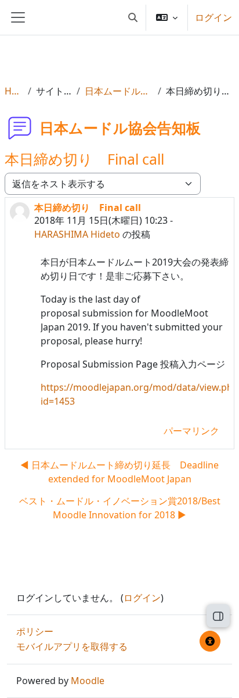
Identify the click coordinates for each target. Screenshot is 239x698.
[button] (132, 17)
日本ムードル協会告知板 (119, 91)
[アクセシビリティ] (210, 641)
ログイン (213, 17)
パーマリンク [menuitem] (191, 430)
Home (14, 91)
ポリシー (34, 631)
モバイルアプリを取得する (72, 646)
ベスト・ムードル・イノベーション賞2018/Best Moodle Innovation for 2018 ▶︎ (119, 508)
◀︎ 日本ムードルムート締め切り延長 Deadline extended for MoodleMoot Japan (119, 472)
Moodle (87, 680)
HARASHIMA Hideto (77, 234)
